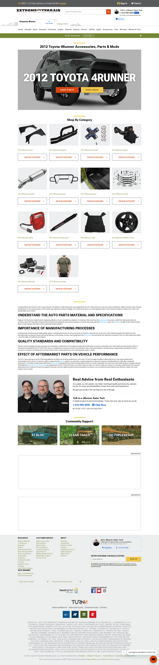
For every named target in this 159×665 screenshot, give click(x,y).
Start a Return (41, 543)
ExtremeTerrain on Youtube (99, 591)
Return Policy (40, 545)
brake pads (54, 363)
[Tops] (95, 222)
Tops (116, 29)
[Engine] (126, 135)
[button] (120, 19)
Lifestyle (28, 29)
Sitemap (81, 656)
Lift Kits (92, 29)
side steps (117, 322)
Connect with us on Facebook (93, 591)
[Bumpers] (63, 135)
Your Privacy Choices (113, 656)
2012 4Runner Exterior (57, 194)
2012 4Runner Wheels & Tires (123, 238)
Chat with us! (41, 552)
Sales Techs (65, 554)
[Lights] (32, 222)
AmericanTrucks (76, 607)
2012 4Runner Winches (26, 282)
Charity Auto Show (67, 549)
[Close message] (140, 35)
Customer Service (42, 549)
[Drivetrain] (95, 135)
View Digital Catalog (25, 568)
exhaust (62, 361)
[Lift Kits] (126, 178)
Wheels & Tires (135, 29)
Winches (123, 29)
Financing (21, 558)
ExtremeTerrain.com (39, 11)
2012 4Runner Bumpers (57, 150)
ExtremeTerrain (91, 607)
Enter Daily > (88, 36)
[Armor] (32, 135)
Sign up (133, 559)
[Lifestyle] (63, 266)
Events (20, 547)
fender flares (103, 322)
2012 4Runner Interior (88, 194)
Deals (20, 29)
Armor (35, 29)
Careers (63, 547)
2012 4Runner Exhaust (26, 194)
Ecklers (103, 607)
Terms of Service (107, 659)
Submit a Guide (66, 545)
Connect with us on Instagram (104, 591)
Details (63, 3)
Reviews (63, 556)
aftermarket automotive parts (36, 365)
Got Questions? (41, 547)
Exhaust (68, 29)
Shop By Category (32, 157)
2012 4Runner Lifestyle (57, 282)
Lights (98, 29)
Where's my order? (42, 541)
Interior (84, 29)
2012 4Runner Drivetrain (89, 150)
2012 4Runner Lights (25, 238)
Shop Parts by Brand (25, 552)
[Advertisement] (79, 472)
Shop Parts (67, 90)
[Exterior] (63, 178)
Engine (60, 29)
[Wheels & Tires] (126, 222)
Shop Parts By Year (24, 549)
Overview (64, 541)
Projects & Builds (24, 541)
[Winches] (32, 266)
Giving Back (65, 543)
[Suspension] (63, 222)
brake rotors (87, 335)
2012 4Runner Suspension (59, 238)
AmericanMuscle (59, 607)
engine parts (103, 320)
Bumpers (43, 29)
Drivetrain (52, 29)
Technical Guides (24, 560)
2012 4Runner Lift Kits (120, 194)
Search (108, 11)
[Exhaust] (32, 178)
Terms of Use (41, 558)
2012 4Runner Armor (25, 150)
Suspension (108, 29)
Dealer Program (66, 552)
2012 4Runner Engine (120, 150)
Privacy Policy (122, 564)
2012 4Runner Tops (88, 238)
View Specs (92, 90)
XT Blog (21, 562)
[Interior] (95, 178)
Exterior (76, 29)
